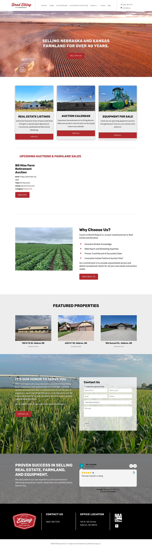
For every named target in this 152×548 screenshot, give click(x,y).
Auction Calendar (76, 116)
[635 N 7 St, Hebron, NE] (76, 328)
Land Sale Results (61, 5)
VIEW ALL (34, 137)
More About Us (88, 277)
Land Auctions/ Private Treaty (79, 5)
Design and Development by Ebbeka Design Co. (84, 544)
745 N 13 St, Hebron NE (33, 343)
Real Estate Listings (34, 116)
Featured (31, 346)
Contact (102, 5)
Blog (109, 5)
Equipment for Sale (118, 116)
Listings (51, 5)
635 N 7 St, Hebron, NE (76, 343)
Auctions (93, 5)
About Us (44, 5)
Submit (87, 423)
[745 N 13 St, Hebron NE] (33, 328)
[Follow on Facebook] (116, 525)
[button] (135, 466)
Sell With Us (76, 56)
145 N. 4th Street (88, 521)
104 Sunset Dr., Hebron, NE (118, 343)
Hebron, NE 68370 (88, 525)
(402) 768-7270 (53, 521)
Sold (36, 346)
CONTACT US (23, 414)
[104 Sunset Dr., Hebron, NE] (119, 328)
